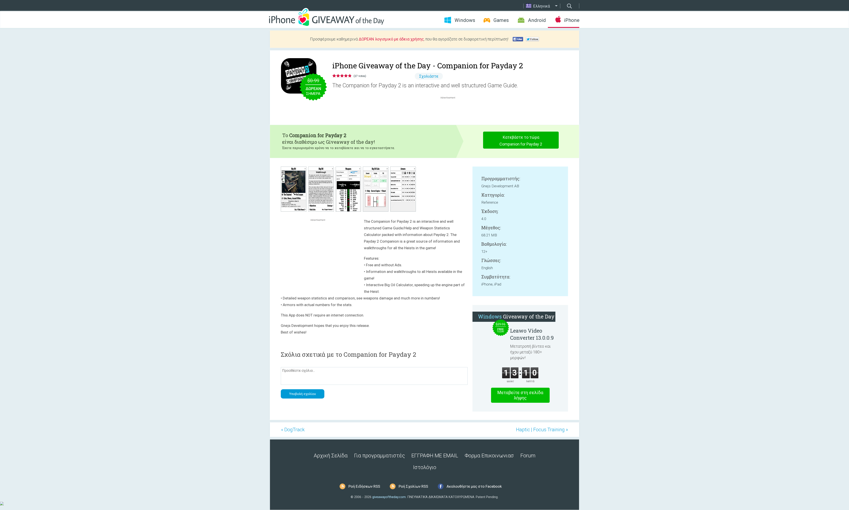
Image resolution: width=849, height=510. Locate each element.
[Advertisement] (450, 110)
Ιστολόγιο (424, 467)
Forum (527, 455)
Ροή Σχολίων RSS (413, 486)
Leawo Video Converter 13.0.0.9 (532, 334)
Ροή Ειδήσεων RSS (364, 486)
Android (537, 20)
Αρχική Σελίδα (331, 455)
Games (501, 20)
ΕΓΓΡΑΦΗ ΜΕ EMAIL (434, 455)
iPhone (571, 20)
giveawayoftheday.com (389, 497)
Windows (465, 20)
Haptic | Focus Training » (542, 429)
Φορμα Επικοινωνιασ (489, 455)
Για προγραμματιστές (379, 455)
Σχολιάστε (428, 76)
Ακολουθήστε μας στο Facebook (474, 486)
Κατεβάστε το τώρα (520, 140)
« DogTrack (293, 429)
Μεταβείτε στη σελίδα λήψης (520, 395)
